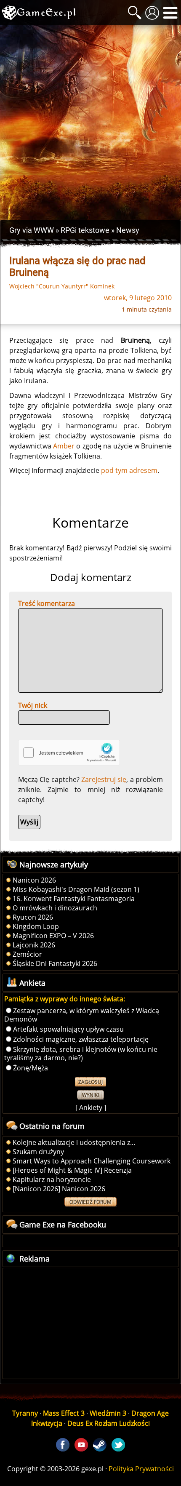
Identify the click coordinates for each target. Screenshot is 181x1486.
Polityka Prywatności (141, 1468)
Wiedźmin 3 (108, 1413)
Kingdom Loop (36, 926)
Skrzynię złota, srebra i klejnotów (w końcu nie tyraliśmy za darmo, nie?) (80, 1053)
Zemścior (27, 954)
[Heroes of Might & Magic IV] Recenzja (72, 1170)
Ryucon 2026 (33, 917)
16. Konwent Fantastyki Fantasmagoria (74, 898)
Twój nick (32, 705)
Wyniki (90, 1095)
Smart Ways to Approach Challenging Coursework (91, 1161)
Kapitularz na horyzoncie (52, 1179)
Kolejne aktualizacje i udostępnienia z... (74, 1142)
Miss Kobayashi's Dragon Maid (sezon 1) (76, 889)
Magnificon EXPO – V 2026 (53, 935)
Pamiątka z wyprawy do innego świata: (64, 998)
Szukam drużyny (38, 1151)
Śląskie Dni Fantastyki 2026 (55, 963)
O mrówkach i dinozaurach (55, 907)
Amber (64, 446)
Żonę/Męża (30, 1068)
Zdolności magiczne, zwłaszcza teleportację (81, 1039)
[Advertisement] (90, 122)
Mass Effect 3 (64, 1413)
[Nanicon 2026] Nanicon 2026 (59, 1188)
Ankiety (90, 1107)
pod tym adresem (129, 470)
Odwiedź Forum (90, 1202)
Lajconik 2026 (34, 945)
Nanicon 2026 (34, 880)
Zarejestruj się (103, 779)
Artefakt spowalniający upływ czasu (68, 1029)
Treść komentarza (46, 603)
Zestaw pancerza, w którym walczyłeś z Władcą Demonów (81, 1014)
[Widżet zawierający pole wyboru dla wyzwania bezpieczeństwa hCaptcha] (69, 753)
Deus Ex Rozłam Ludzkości (108, 1423)
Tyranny (25, 1413)
